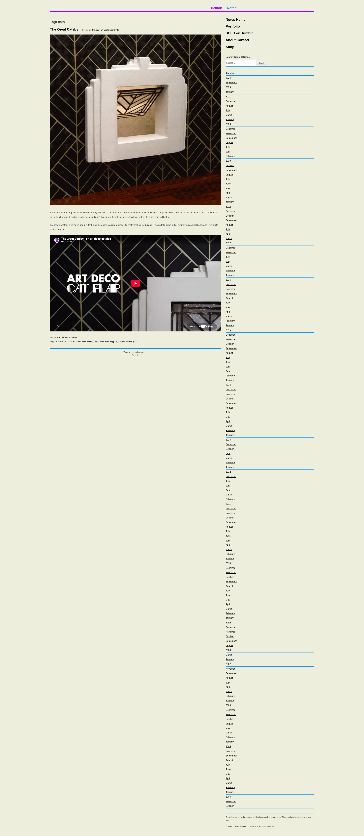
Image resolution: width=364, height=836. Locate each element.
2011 (228, 504)
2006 (228, 705)
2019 (228, 161)
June (228, 183)
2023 (228, 87)
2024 (228, 78)
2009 (228, 622)
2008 (228, 650)
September (231, 82)
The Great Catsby (64, 29)
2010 (228, 563)
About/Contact (237, 40)
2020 (228, 124)
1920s (60, 342)
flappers (113, 342)
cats (96, 342)
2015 (228, 330)
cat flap (90, 342)
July (228, 110)
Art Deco (68, 342)
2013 (228, 440)
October (230, 165)
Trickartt (215, 8)
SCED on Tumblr (239, 33)
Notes (231, 8)
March (229, 115)
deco (102, 342)
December (231, 101)
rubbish (74, 337)
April (228, 193)
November (231, 133)
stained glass (131, 342)
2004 (228, 797)
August (229, 106)
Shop (230, 47)
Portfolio (233, 26)
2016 (228, 280)
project (121, 342)
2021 (228, 96)
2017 (228, 243)
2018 (228, 206)
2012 (228, 472)
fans (107, 342)
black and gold (79, 342)
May (228, 151)
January (230, 92)
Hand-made (64, 337)
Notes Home (235, 19)
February (230, 156)
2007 (228, 664)
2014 (228, 385)
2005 (228, 746)
